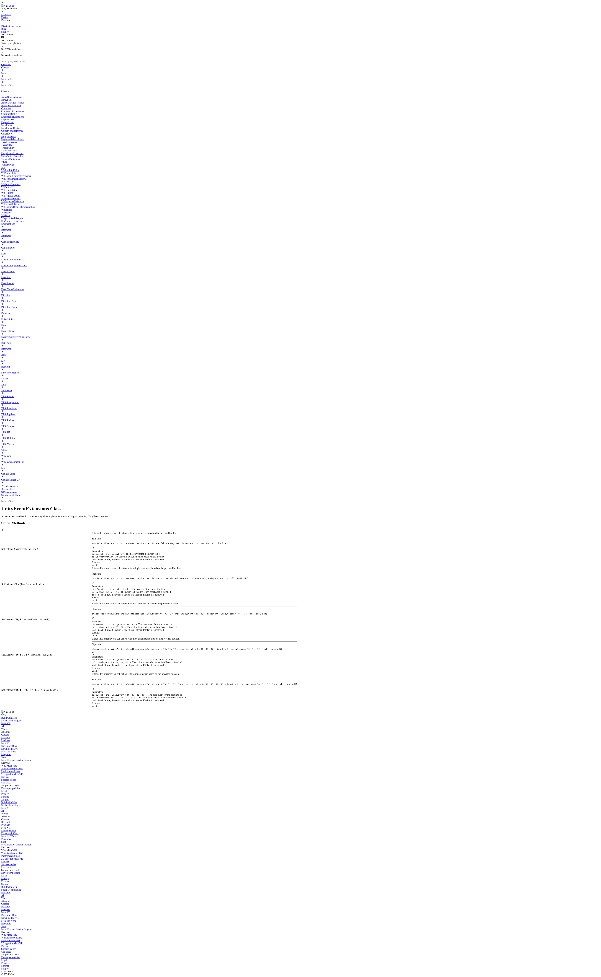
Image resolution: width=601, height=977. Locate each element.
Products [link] (5, 740)
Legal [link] (4, 791)
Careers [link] (5, 734)
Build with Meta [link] (9, 717)
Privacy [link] (5, 794)
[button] (300, 2)
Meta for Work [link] (8, 751)
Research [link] (5, 737)
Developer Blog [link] (9, 746)
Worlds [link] (4, 729)
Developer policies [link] (10, 788)
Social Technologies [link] (11, 720)
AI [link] (2, 726)
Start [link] (3, 757)
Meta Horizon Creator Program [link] (16, 760)
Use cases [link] (6, 782)
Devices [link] (5, 777)
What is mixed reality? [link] (12, 768)
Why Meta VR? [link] (9, 765)
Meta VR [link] (5, 723)
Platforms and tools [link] (10, 771)
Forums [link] (5, 796)
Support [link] (5, 799)
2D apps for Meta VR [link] (12, 774)
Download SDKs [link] (9, 748)
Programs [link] (6, 754)
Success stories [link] (8, 779)
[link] (7, 5)
